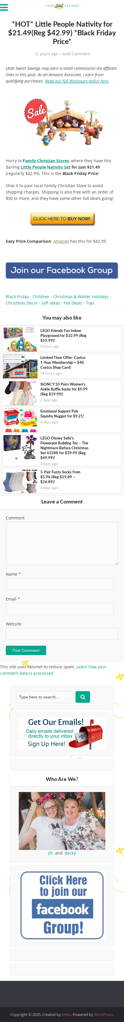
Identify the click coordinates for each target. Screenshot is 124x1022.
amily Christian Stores (47, 160)
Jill (50, 853)
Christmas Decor (22, 303)
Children (41, 296)
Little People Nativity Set (45, 167)
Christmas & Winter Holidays (80, 296)
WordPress (103, 1014)
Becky (70, 853)
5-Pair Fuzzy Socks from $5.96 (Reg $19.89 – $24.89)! (60, 477)
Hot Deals (73, 303)
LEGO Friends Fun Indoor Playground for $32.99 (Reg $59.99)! (63, 336)
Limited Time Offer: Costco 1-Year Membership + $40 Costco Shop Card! (62, 363)
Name (13, 574)
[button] (109, 101)
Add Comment (76, 53)
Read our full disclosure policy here (76, 81)
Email (13, 599)
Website (13, 624)
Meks (66, 1014)
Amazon (61, 241)
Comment (15, 518)
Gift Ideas (51, 303)
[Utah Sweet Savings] (62, 6)
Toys (90, 303)
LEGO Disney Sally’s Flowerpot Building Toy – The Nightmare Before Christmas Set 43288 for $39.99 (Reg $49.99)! (64, 448)
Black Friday (17, 296)
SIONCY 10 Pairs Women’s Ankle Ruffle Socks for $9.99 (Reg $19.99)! (64, 389)
